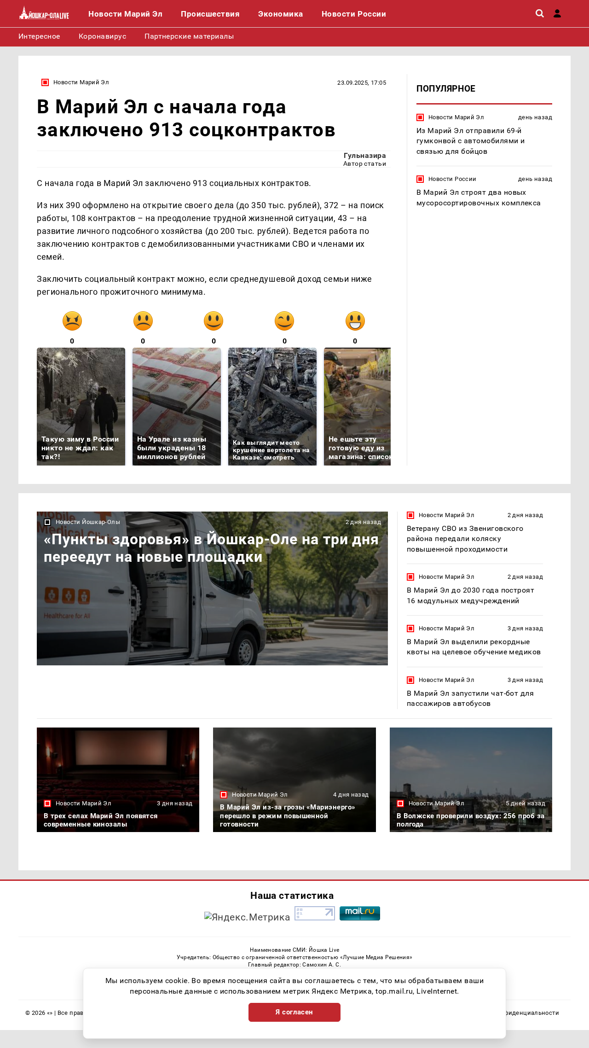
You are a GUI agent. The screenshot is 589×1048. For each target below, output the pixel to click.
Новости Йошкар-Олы (88, 521)
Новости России (452, 178)
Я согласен (294, 1012)
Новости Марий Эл (81, 82)
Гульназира (365, 155)
